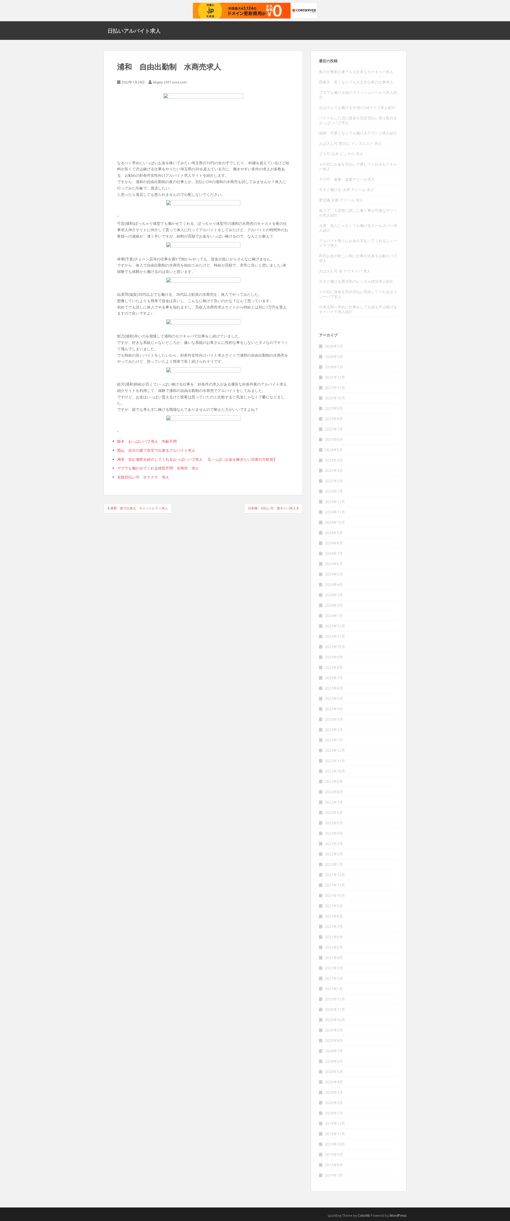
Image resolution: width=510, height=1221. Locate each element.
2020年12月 (335, 999)
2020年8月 (334, 1040)
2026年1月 (334, 366)
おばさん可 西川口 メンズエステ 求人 (350, 143)
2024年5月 (334, 574)
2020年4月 (334, 1081)
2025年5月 (334, 449)
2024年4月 (334, 584)
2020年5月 (334, 1071)
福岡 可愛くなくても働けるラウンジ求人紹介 (358, 133)
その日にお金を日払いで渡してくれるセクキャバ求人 (358, 166)
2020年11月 (335, 1009)
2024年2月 (334, 605)
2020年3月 (334, 1092)
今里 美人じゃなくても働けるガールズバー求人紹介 (358, 228)
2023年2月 (334, 729)
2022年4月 (334, 833)
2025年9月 (334, 408)
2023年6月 (334, 688)
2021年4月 (334, 957)
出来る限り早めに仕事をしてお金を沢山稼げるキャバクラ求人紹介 (358, 309)
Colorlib (364, 1215)
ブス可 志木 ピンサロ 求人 (341, 153)
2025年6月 (334, 439)
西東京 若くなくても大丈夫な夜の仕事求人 (356, 82)
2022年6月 (334, 812)
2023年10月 (335, 646)
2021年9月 (334, 905)
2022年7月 (334, 802)
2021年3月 (334, 967)
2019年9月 (334, 1154)
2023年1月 (334, 739)
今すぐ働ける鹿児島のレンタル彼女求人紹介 (356, 281)
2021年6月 (334, 936)
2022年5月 (334, 822)
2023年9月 (334, 657)
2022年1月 (334, 864)
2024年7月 (334, 553)
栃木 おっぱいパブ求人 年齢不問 (147, 441)
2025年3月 (334, 470)
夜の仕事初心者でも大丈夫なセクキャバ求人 (356, 71)
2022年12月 (335, 750)
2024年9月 (334, 532)
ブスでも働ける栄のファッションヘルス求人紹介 (358, 95)
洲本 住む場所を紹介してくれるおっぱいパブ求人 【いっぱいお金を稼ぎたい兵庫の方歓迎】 (197, 459)
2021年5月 (334, 947)
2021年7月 (334, 926)
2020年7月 (334, 1050)
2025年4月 (334, 460)
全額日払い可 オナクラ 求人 (143, 477)
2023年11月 (335, 636)
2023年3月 (334, 719)
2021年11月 (335, 885)
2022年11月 (335, 760)
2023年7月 (334, 677)
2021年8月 (334, 916)
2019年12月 (335, 1123)
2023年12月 (335, 625)
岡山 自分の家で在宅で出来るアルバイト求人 (156, 450)
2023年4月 (334, 708)
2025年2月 (334, 480)
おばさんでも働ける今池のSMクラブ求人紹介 (357, 107)
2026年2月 (334, 356)
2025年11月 (335, 387)
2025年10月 (335, 397)
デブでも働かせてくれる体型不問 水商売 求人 (158, 468)
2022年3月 (334, 843)
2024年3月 (334, 594)
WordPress (398, 1215)
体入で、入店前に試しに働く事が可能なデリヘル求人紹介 (358, 213)
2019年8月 (334, 1164)
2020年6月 (334, 1061)
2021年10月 (335, 895)
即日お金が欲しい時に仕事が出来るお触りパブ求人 (358, 258)
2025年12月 (335, 377)
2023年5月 (334, 698)
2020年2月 (334, 1102)
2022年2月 (334, 853)
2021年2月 (334, 978)
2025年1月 (334, 491)
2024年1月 (334, 615)
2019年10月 (335, 1144)
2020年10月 (335, 1019)
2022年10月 (335, 771)
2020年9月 (334, 1030)
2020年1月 (334, 1113)
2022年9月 (334, 781)
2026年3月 (334, 346)
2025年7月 (334, 429)
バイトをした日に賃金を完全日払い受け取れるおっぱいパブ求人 (358, 120)
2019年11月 (335, 1133)
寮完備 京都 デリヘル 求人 (341, 199)
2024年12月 (335, 501)
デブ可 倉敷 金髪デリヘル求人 (347, 179)
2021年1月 (334, 988)
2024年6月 (334, 563)
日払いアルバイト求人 (134, 30)
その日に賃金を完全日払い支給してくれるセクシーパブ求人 (358, 294)
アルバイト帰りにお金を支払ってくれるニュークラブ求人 (358, 243)
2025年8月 (334, 418)
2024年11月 (335, 511)
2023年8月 (334, 667)
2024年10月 (335, 522)
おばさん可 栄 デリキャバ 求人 (345, 270)
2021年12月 (335, 874)
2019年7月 (334, 1175)
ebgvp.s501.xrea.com (170, 82)
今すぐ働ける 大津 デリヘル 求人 (346, 189)
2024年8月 (334, 543)
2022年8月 (334, 791)
